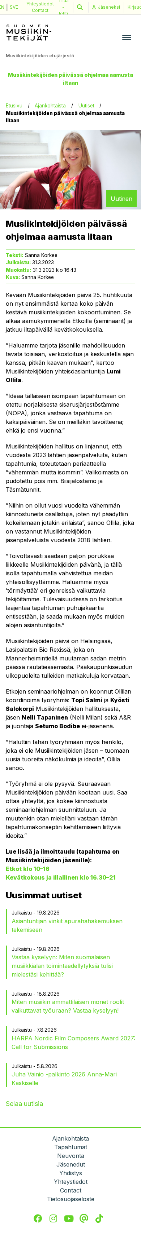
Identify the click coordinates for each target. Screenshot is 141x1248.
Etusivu (14, 106)
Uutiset (86, 106)
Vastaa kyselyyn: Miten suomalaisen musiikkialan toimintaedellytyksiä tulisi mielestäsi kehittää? (62, 965)
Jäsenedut (70, 1164)
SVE (14, 7)
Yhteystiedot (40, 3)
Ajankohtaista (50, 106)
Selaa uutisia (24, 1103)
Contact (40, 10)
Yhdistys (70, 1173)
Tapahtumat (70, 1147)
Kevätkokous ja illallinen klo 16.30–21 (61, 877)
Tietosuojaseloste (70, 1199)
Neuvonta (70, 1155)
